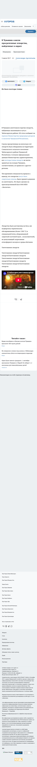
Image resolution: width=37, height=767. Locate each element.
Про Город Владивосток (8, 612)
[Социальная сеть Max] (18, 85)
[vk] (16, 299)
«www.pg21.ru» (14, 667)
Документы (27, 26)
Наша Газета (5, 584)
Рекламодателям (6, 658)
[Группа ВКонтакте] (10, 81)
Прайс (3, 655)
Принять (30, 31)
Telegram (4, 632)
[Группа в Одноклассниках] (6, 626)
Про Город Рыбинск (7, 598)
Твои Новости (5, 577)
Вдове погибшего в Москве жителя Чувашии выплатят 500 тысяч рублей (16, 343)
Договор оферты (6, 649)
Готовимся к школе (17, 26)
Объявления (5, 645)
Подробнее (12, 711)
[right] (35, 26)
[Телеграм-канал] (27, 81)
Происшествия (19, 52)
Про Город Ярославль (7, 591)
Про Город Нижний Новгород (9, 605)
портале (5, 136)
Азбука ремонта (5, 26)
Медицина (7, 52)
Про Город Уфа (6, 601)
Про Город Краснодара (8, 616)
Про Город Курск (6, 595)
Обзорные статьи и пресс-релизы (10, 652)
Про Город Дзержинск (7, 609)
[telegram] (21, 299)
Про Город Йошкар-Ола (8, 580)
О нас (3, 635)
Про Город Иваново (7, 587)
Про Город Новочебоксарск (9, 573)
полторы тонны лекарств (13, 160)
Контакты (4, 639)
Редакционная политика (8, 642)
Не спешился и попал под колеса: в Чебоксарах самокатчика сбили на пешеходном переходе (17, 353)
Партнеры (4, 662)
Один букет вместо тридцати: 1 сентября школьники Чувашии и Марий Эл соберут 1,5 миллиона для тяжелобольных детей (17, 364)
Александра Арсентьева (25, 58)
